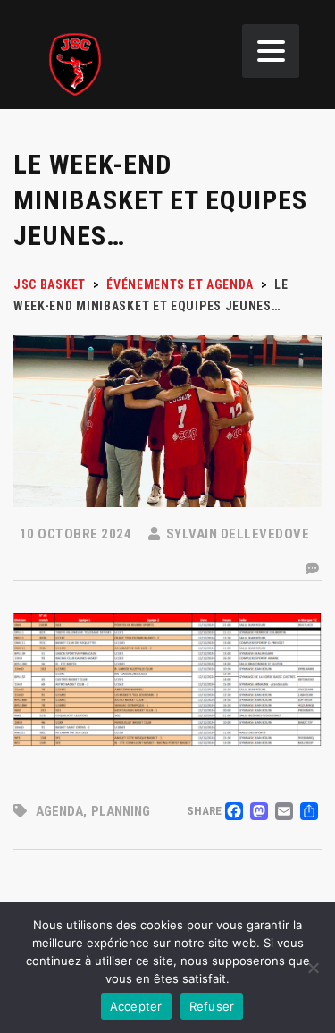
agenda (59, 811)
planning (120, 811)
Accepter (136, 1006)
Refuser (212, 1006)
